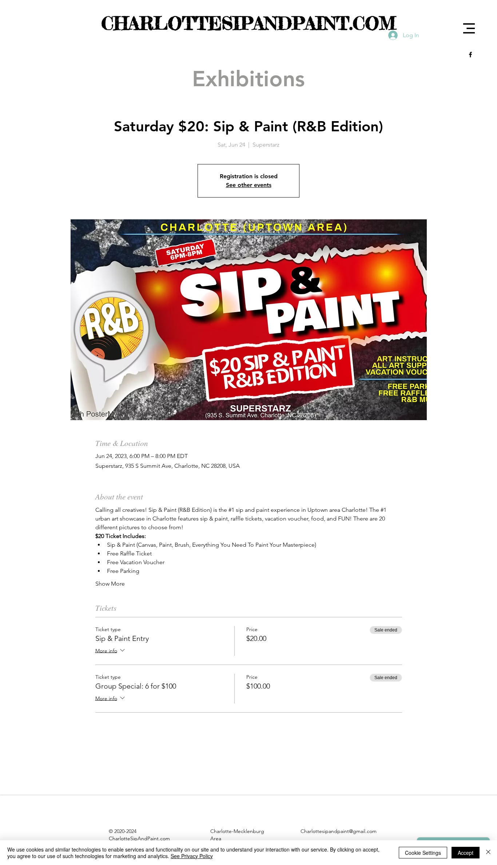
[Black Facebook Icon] (470, 54)
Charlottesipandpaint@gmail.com (339, 831)
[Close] (488, 852)
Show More (110, 583)
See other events (248, 185)
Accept (465, 852)
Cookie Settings (423, 852)
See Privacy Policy (192, 856)
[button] (469, 28)
